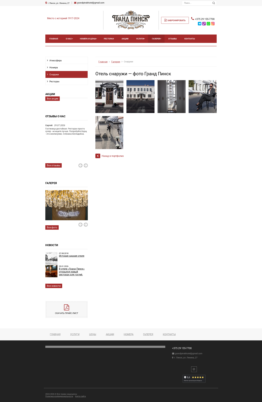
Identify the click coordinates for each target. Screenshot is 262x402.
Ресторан (109, 39)
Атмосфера (55, 60)
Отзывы (172, 39)
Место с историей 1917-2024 (63, 18)
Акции (125, 39)
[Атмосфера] (66, 208)
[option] (66, 132)
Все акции (52, 98)
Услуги (140, 39)
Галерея (156, 39)
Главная (53, 39)
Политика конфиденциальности (59, 396)
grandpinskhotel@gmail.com (90, 3)
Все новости (54, 285)
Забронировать (176, 20)
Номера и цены (88, 39)
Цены (92, 334)
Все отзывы (53, 165)
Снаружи (54, 74)
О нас (69, 39)
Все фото (52, 227)
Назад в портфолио (113, 156)
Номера (53, 67)
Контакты (189, 39)
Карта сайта (80, 396)
